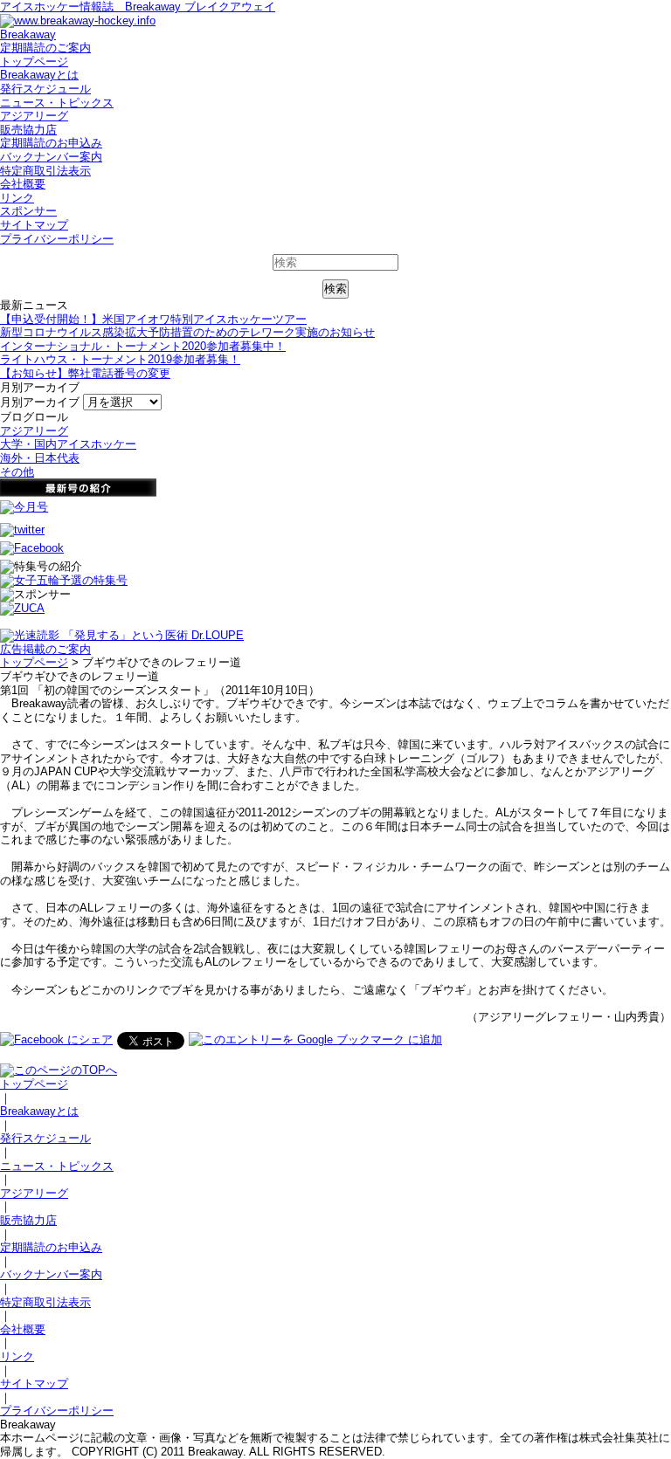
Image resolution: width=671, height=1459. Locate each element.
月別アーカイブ (40, 402)
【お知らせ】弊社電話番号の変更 (85, 373)
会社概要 (22, 183)
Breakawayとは (39, 74)
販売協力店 (28, 129)
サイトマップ (34, 224)
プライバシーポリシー (57, 238)
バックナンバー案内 (51, 156)
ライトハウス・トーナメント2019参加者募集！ (120, 359)
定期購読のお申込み (51, 142)
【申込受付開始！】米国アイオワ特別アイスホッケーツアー (153, 319)
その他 (17, 471)
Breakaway (28, 34)
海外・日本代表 (40, 458)
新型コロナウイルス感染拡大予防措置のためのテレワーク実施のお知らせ (187, 332)
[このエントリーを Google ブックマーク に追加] (315, 1039)
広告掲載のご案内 (45, 649)
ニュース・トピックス (57, 102)
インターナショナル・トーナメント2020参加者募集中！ (143, 346)
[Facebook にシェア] (56, 1039)
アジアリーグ (34, 115)
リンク (17, 197)
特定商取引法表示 (45, 170)
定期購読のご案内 (45, 47)
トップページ (34, 61)
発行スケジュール (45, 88)
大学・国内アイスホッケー (68, 444)
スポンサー (28, 210)
